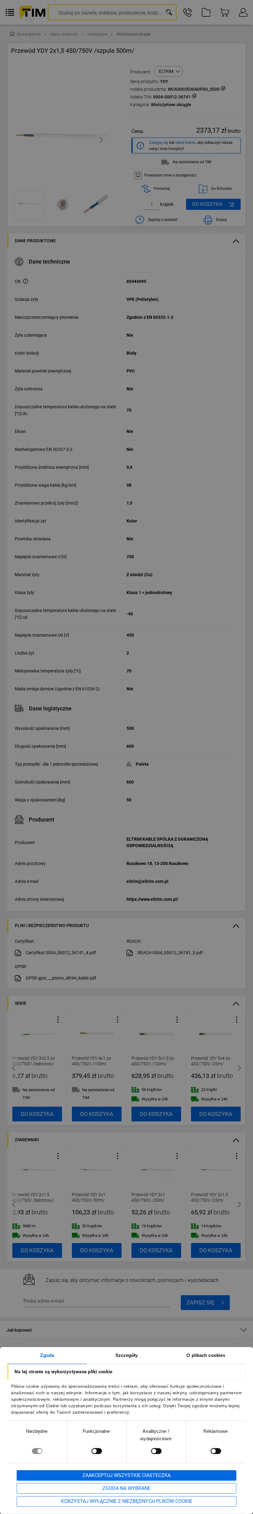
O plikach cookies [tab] (205, 1355)
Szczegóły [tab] (126, 1355)
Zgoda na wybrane (126, 1488)
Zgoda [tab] (47, 1355)
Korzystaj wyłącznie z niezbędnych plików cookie (126, 1501)
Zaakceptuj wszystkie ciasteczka (126, 1475)
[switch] (96, 1451)
